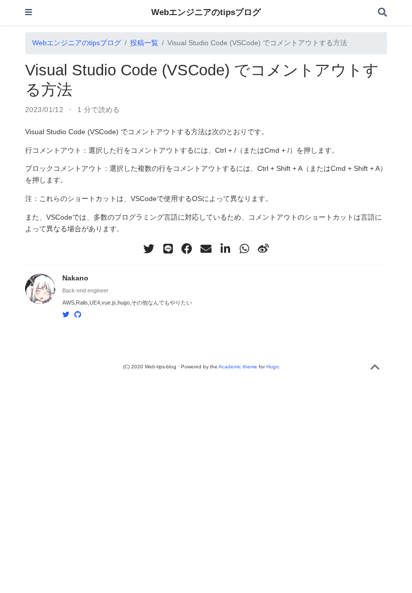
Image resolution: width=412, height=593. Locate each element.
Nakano (75, 278)
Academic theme (238, 366)
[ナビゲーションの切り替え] (28, 13)
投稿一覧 (144, 43)
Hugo (272, 366)
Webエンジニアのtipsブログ (206, 12)
